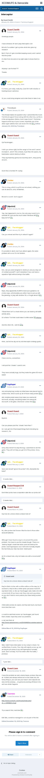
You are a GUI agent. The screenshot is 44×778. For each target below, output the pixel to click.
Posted (15, 32)
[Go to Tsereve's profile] (4, 695)
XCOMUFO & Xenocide (15, 3)
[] (11, 206)
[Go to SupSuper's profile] (4, 386)
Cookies (22, 770)
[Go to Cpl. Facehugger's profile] (4, 83)
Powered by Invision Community (22, 775)
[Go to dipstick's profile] (4, 207)
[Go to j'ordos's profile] (4, 182)
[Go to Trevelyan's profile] (4, 109)
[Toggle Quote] (5, 576)
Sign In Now (22, 743)
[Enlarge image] (33, 124)
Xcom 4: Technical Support (24, 22)
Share (11, 754)
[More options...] (40, 31)
